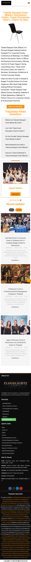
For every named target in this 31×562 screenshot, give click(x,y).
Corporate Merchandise (8, 453)
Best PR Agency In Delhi (11, 509)
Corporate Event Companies (20, 501)
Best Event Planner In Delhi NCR (9, 543)
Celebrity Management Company (10, 440)
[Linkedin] (17, 488)
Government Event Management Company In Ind (15, 557)
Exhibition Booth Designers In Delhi (20, 541)
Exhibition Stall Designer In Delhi (21, 538)
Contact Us (4, 430)
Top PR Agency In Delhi (23, 509)
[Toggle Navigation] (29, 3)
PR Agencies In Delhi (6, 507)
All (11, 210)
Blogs (18, 210)
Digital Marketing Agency (8, 450)
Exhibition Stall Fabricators (9, 540)
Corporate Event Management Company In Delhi (13, 503)
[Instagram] (13, 488)
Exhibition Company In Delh (18, 522)
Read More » (15, 260)
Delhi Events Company (7, 520)
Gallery (4, 432)
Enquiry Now (15, 194)
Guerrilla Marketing (7, 445)
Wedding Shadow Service (22, 555)
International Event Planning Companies (12, 443)
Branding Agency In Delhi (23, 505)
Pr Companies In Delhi (17, 507)
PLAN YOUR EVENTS (7, 419)
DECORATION (5, 411)
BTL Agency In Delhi (6, 497)
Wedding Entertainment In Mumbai (15, 545)
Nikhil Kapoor (9, 247)
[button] (10, 200)
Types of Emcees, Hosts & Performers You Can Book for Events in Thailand (15, 342)
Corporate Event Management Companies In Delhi (13, 511)
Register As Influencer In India (9, 448)
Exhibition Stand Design (16, 536)
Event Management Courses (9, 437)
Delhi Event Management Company (20, 518)
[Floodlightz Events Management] (6, 3)
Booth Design (9, 538)
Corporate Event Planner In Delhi (17, 516)
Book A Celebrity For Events (9, 406)
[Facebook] (10, 488)
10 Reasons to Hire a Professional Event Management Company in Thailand (15, 291)
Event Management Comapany (10, 408)
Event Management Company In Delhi (21, 497)
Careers (4, 435)
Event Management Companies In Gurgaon (14, 499)
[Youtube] (21, 488)
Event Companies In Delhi (19, 520)
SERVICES (4, 417)
